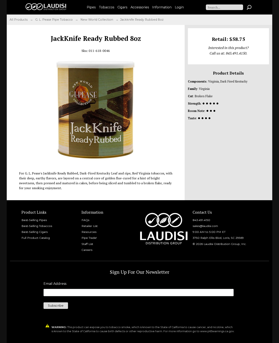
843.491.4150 (201, 220)
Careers (86, 249)
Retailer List (89, 226)
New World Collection (97, 19)
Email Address (55, 284)
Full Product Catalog (35, 237)
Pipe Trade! (89, 237)
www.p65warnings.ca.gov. (217, 331)
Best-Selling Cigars (34, 232)
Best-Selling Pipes (34, 220)
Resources (88, 232)
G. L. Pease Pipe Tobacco (54, 19)
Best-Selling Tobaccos (36, 226)
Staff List (87, 244)
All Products (19, 19)
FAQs (85, 220)
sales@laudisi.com (205, 226)
